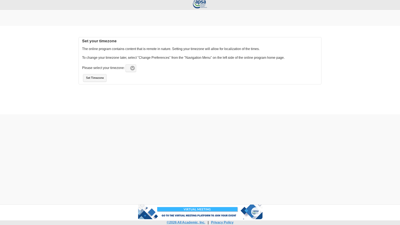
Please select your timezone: (103, 68)
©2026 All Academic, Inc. (186, 222)
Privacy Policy (222, 222)
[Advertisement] (200, 15)
